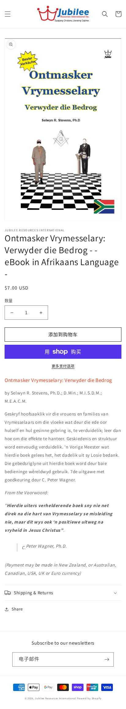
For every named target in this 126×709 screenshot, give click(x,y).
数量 (9, 300)
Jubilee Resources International (55, 698)
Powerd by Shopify (89, 698)
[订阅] (106, 659)
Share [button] (17, 609)
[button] (7, 14)
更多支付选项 (63, 366)
